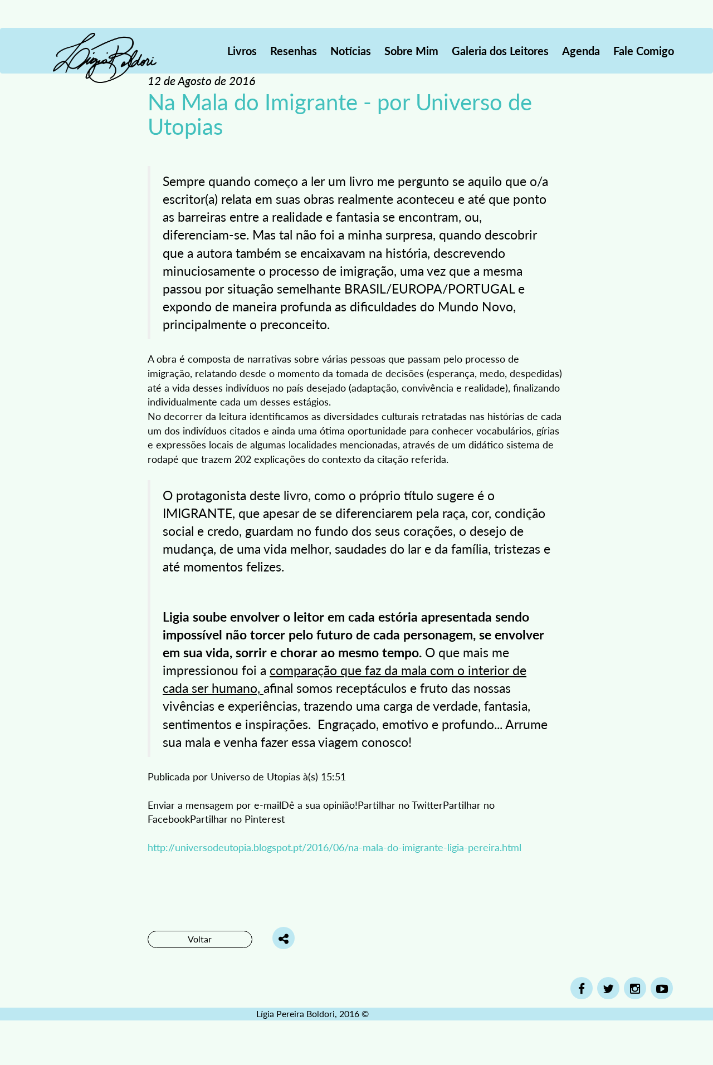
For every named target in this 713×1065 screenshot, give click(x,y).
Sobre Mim (411, 51)
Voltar (200, 938)
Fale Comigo (643, 51)
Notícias (350, 51)
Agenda (581, 51)
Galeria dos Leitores (500, 51)
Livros (242, 51)
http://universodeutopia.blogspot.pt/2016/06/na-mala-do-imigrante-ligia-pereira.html (334, 847)
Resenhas (293, 51)
